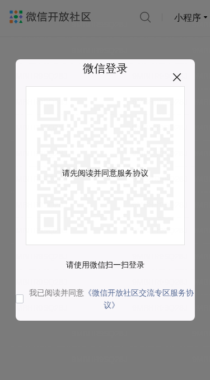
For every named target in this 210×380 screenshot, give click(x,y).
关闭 (176, 77)
